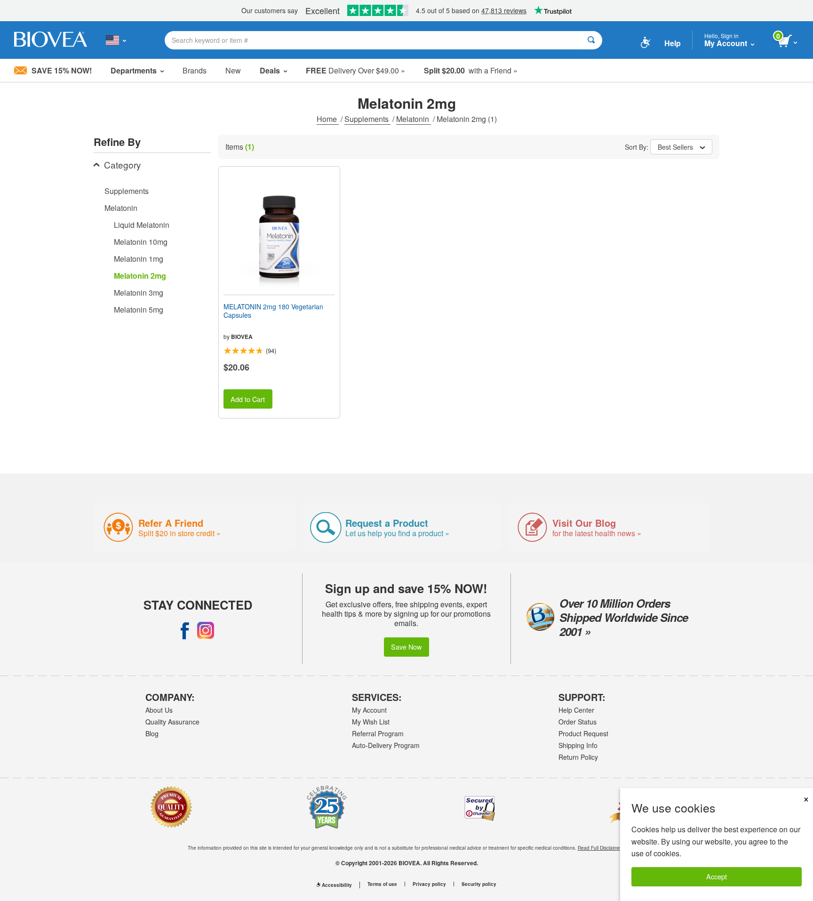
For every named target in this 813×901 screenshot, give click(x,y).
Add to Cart (248, 399)
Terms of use (382, 884)
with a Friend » (471, 70)
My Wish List (371, 721)
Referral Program (378, 733)
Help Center (576, 710)
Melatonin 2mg (140, 275)
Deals (270, 70)
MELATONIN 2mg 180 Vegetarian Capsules (273, 310)
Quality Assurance (172, 721)
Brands (195, 70)
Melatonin (413, 118)
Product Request (583, 733)
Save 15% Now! (62, 70)
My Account (369, 710)
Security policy (479, 884)
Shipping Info (578, 745)
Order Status (577, 721)
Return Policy (578, 757)
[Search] (591, 40)
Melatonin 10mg (140, 241)
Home (328, 118)
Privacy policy (429, 884)
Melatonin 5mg (138, 309)
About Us (159, 710)
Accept (716, 876)
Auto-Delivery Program (386, 745)
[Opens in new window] (185, 630)
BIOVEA (242, 336)
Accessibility (337, 885)
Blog (152, 733)
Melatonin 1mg (138, 258)
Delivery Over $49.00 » (355, 70)
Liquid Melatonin (141, 224)
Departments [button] (134, 70)
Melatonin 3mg (138, 292)
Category (122, 164)
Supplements (367, 118)
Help (672, 43)
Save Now (406, 647)
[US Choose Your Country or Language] (116, 40)
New (233, 70)
